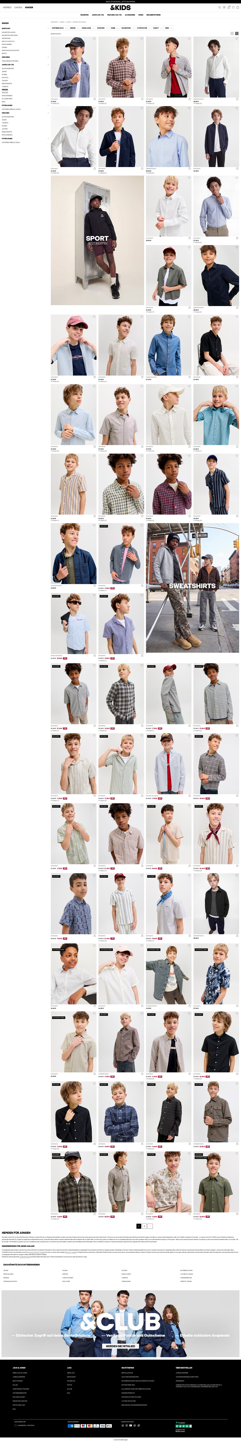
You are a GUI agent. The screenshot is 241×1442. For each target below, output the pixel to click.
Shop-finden (18, 1381)
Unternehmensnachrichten (187, 1377)
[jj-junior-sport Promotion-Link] (97, 240)
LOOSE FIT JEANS (186, 1274)
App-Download (19, 1405)
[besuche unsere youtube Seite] (130, 1426)
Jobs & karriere (19, 1377)
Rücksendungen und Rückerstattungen (138, 1381)
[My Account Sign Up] (120, 1323)
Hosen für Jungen (70, 1252)
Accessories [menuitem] (130, 15)
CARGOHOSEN (67, 1278)
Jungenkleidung (24, 1257)
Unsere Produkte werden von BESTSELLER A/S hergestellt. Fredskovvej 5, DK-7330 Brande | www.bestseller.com (199, 1386)
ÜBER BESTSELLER (184, 1368)
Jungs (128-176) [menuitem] (98, 15)
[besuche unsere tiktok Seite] (138, 1426)
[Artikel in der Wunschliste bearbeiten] (94, 39)
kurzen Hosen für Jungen (37, 1252)
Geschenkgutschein (21, 1389)
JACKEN (124, 1270)
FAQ (14, 1409)
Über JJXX (71, 1373)
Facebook (71, 1381)
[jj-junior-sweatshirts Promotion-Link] (192, 588)
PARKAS (6, 1278)
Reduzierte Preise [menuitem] (153, 15)
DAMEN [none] (18, 7)
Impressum (180, 1381)
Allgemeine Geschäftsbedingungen (136, 1389)
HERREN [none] (7, 7)
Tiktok (69, 1385)
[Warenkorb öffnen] (237, 7)
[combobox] (59, 28)
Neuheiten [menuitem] (84, 15)
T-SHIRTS (125, 1278)
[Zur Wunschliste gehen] (233, 8)
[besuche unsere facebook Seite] (122, 1426)
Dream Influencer (20, 1401)
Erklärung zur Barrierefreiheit (134, 1405)
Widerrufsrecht (128, 1393)
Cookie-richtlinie (129, 1401)
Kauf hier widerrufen (130, 1377)
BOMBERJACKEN (186, 1270)
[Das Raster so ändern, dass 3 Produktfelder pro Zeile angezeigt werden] (232, 34)
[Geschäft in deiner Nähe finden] (224, 8)
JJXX (69, 1368)
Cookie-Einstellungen (120, 1440)
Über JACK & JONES (20, 1373)
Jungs (68, 22)
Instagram (71, 1377)
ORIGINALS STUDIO (10, 1281)
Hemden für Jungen (79, 22)
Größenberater (19, 1393)
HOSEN (65, 1270)
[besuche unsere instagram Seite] (126, 1426)
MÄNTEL (65, 1274)
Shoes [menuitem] (140, 15)
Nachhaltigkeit (19, 1397)
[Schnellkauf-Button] (95, 99)
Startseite (54, 22)
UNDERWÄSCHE (186, 1278)
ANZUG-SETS (126, 1274)
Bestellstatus (127, 1373)
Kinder (62, 22)
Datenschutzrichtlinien (131, 1397)
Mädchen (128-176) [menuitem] (114, 15)
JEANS (5, 1270)
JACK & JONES (19, 1368)
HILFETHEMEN (128, 1368)
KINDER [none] (29, 7)
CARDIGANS (126, 1281)
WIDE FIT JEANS (186, 1281)
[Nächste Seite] (150, 1226)
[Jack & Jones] (120, 10)
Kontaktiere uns (128, 1385)
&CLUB (15, 1385)
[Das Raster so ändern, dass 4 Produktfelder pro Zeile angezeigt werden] (236, 34)
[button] (74, 67)
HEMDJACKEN (8, 1274)
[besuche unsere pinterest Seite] (134, 1426)
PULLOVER (66, 1281)
